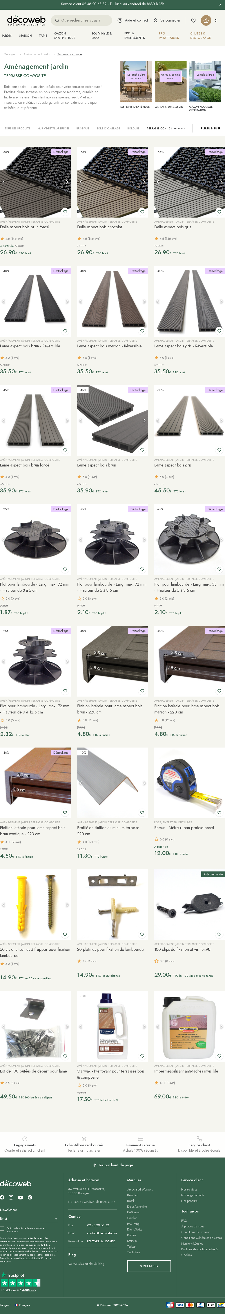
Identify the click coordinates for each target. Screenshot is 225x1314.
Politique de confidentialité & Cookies (199, 1252)
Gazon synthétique (64, 35)
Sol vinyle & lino (101, 35)
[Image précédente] (3, 182)
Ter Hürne (133, 1252)
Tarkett (131, 1246)
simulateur (149, 1266)
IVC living (133, 1223)
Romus (131, 1235)
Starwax (132, 1241)
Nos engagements (192, 1195)
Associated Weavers (140, 1189)
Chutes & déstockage (200, 35)
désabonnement (18, 1254)
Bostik (130, 1201)
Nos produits (189, 1201)
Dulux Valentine (137, 1206)
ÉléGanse (133, 1212)
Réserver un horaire (101, 1241)
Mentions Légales (192, 1243)
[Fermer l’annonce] (220, 5)
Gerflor (132, 1218)
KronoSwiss (134, 1229)
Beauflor (132, 1195)
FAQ (184, 1220)
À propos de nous (192, 1226)
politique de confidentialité (29, 1258)
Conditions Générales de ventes (201, 1238)
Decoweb (10, 54)
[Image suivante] (67, 182)
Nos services (189, 1189)
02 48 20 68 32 (98, 1225)
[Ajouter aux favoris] (65, 212)
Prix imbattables (169, 35)
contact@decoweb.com (102, 1233)
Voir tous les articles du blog (86, 1264)
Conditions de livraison (195, 1232)
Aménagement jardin (37, 54)
